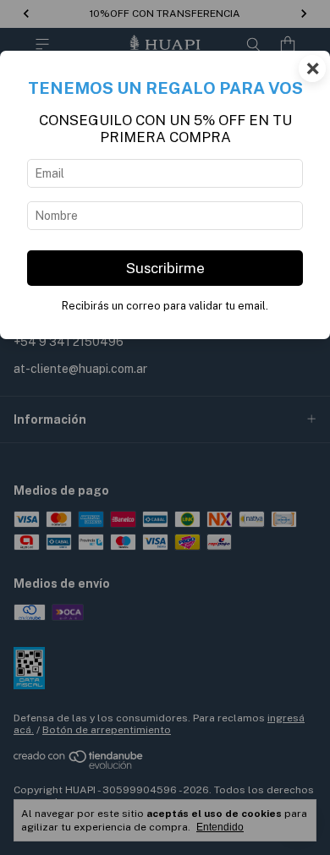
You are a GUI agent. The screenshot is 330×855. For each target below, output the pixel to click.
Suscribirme (165, 268)
